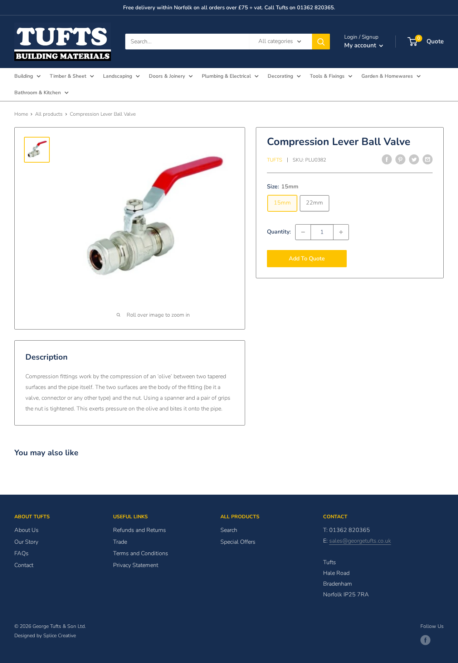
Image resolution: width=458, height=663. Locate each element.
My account (360, 45)
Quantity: (279, 232)
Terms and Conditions (140, 553)
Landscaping (117, 76)
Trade (120, 542)
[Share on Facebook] (387, 159)
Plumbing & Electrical (226, 76)
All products (49, 114)
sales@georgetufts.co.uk (360, 541)
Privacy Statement (135, 565)
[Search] (321, 41)
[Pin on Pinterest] (400, 159)
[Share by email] (428, 159)
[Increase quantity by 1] (341, 232)
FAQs (21, 553)
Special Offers (237, 542)
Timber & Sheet (68, 76)
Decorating (280, 76)
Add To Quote (307, 259)
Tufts (274, 160)
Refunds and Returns (139, 530)
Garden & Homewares (387, 76)
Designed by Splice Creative (45, 635)
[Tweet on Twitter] (414, 159)
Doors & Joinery (167, 76)
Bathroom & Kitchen (37, 92)
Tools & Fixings (327, 76)
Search (228, 530)
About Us (26, 530)
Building (23, 76)
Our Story (26, 542)
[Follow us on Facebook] (425, 640)
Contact (23, 565)
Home (21, 114)
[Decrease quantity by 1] (303, 232)
